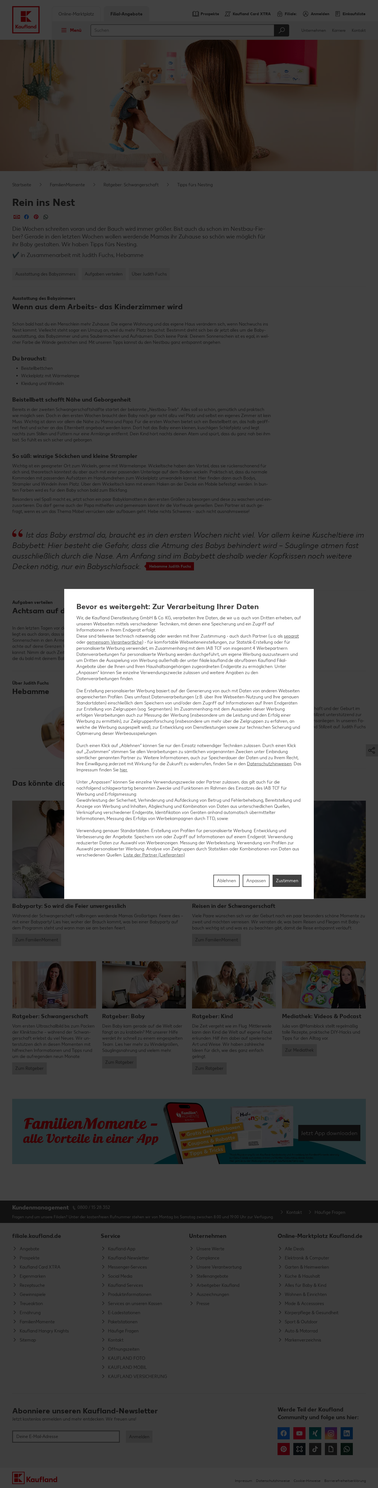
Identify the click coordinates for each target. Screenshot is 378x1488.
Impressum (243, 1481)
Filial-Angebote (126, 14)
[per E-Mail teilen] (16, 216)
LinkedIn (347, 1433)
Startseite (21, 184)
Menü (75, 30)
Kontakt (359, 30)
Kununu (299, 1449)
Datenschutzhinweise (273, 1481)
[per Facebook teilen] (26, 216)
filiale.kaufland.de (36, 1235)
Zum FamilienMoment (36, 939)
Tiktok (315, 1449)
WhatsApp (347, 1449)
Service (110, 1235)
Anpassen (256, 880)
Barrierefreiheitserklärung (345, 1481)
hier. (124, 769)
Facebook (284, 1433)
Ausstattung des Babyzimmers (45, 274)
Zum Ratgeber (29, 1068)
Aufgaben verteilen (104, 274)
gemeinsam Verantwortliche (114, 642)
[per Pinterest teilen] (36, 216)
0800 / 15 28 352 (93, 1207)
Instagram (331, 1433)
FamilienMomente (67, 184)
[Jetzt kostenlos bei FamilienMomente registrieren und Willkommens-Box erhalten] (189, 1131)
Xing (315, 1433)
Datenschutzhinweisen (269, 763)
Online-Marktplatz (76, 14)
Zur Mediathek (299, 1050)
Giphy (331, 1449)
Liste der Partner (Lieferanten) (154, 855)
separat (291, 636)
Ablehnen (226, 880)
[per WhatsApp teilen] (45, 216)
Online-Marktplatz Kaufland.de (320, 1235)
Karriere (339, 30)
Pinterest (284, 1449)
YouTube (299, 1433)
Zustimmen (287, 880)
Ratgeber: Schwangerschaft (131, 184)
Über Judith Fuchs (149, 274)
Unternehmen (313, 30)
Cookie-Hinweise (307, 1481)
